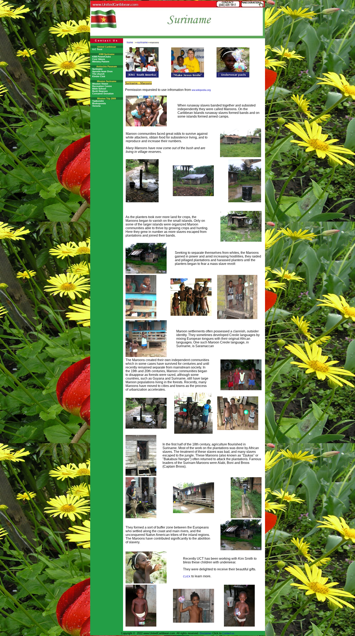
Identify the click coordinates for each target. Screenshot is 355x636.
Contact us (228, 633)
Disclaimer (206, 633)
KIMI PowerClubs (101, 56)
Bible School (99, 88)
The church (98, 74)
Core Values (98, 59)
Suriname (97, 69)
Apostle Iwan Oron (102, 71)
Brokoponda (99, 103)
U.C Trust (97, 49)
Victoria (96, 106)
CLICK (186, 576)
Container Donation (103, 93)
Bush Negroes (100, 91)
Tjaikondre (98, 101)
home (130, 42)
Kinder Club (98, 76)
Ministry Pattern (100, 61)
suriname (142, 42)
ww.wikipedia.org (201, 90)
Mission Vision (100, 83)
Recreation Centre (102, 86)
